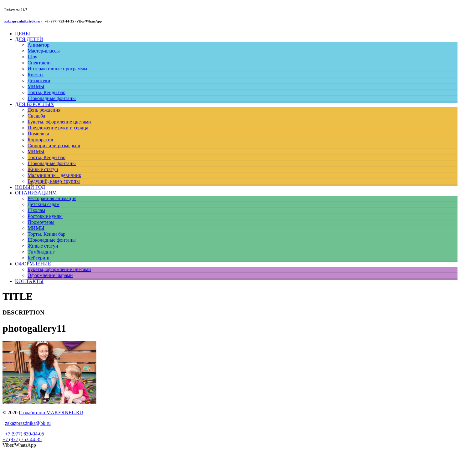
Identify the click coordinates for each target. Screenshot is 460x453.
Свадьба (36, 115)
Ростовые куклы (45, 216)
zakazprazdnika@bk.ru (22, 21)
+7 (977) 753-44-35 (22, 439)
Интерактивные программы (57, 68)
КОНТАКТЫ (29, 281)
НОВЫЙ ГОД (30, 187)
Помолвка (38, 133)
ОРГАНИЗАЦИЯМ (36, 192)
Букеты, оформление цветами (59, 121)
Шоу (32, 56)
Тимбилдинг (41, 251)
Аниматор (38, 45)
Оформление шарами (50, 275)
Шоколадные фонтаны (52, 98)
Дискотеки (39, 80)
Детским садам (43, 204)
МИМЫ (36, 86)
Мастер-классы (44, 50)
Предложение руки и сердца (58, 127)
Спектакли (39, 62)
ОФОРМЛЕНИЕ (33, 263)
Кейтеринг (39, 257)
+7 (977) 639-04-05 (24, 433)
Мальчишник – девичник (54, 175)
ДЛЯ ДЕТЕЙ (29, 39)
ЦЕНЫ (22, 33)
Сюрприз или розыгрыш (54, 145)
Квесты (35, 74)
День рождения (44, 110)
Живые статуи (43, 169)
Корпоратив (40, 139)
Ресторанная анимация (52, 198)
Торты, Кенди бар (46, 92)
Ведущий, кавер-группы (54, 181)
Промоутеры (41, 222)
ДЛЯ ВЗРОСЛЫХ (34, 104)
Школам (36, 210)
